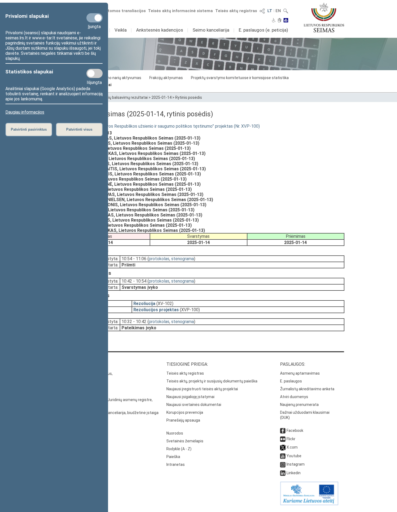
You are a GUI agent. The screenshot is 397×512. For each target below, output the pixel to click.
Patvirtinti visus (79, 129)
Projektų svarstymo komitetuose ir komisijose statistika (240, 78)
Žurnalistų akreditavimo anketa (307, 389)
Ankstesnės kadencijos (159, 30)
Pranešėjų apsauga (183, 420)
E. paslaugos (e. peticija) (263, 30)
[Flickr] (282, 439)
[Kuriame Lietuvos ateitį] (309, 504)
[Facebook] (282, 430)
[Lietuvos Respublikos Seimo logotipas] (324, 17)
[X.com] (282, 447)
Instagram (296, 464)
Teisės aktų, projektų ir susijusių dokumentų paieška (211, 381)
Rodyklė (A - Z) (178, 449)
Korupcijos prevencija (184, 412)
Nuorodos (174, 433)
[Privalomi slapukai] (94, 17)
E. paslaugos (291, 381)
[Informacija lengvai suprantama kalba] (286, 20)
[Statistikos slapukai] (94, 73)
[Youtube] (282, 456)
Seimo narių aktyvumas (120, 78)
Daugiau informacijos (24, 112)
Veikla (121, 30)
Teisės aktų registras (236, 10)
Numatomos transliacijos (121, 10)
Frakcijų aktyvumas (166, 78)
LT (269, 10)
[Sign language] (279, 20)
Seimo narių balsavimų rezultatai (119, 97)
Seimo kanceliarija (211, 30)
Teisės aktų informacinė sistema (180, 10)
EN (278, 10)
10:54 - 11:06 (134, 258)
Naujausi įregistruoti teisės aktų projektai (202, 389)
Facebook (295, 430)
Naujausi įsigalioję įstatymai (190, 397)
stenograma (182, 258)
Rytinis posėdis (188, 97)
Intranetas (175, 464)
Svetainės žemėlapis (184, 441)
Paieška (173, 457)
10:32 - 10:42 (134, 321)
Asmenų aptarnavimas (300, 373)
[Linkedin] (282, 473)
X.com (292, 447)
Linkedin (294, 473)
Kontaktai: (65, 364)
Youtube (294, 456)
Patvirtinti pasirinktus (29, 129)
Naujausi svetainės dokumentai (193, 404)
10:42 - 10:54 (134, 281)
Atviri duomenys (294, 397)
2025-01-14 (161, 97)
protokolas (159, 258)
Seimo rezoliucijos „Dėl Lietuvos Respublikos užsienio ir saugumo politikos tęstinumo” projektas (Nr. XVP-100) (156, 126)
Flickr (291, 439)
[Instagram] (282, 464)
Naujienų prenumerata (299, 404)
